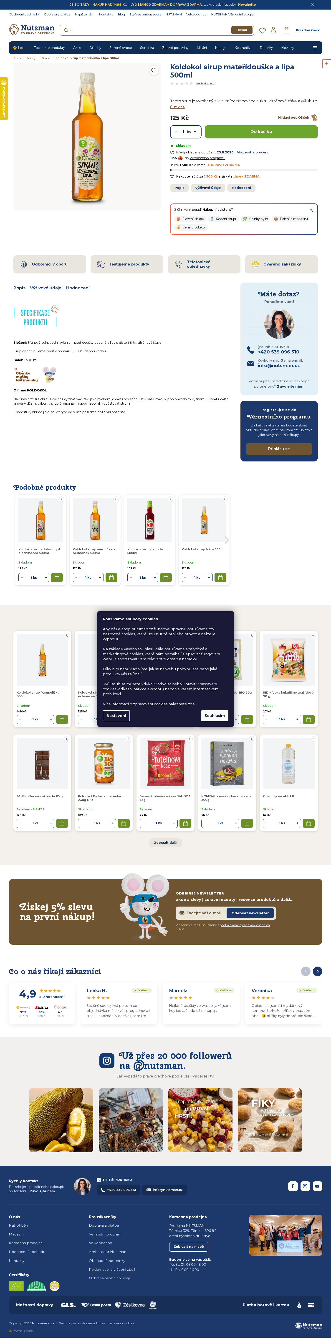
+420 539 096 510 (121, 1190)
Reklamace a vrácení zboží (112, 1269)
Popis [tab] (19, 288)
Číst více (177, 107)
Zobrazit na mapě (189, 1247)
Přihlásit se (279, 449)
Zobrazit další (165, 843)
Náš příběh (18, 1225)
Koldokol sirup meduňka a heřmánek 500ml (94, 551)
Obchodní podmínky (24, 14)
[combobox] (157, 30)
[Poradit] (66, 635)
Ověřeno (140, 990)
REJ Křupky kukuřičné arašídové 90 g (288, 694)
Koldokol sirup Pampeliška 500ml (38, 694)
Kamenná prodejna (26, 1243)
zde (191, 704)
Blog (121, 14)
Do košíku (261, 131)
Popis (179, 188)
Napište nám (84, 14)
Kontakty (106, 14)
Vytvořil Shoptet (23, 1330)
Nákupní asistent (216, 210)
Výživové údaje (208, 188)
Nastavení (116, 716)
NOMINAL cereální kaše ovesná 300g (226, 798)
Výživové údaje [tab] (45, 288)
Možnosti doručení (252, 152)
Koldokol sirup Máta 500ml (203, 549)
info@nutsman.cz (168, 1190)
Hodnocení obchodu (27, 1252)
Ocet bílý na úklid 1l (278, 796)
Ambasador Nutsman (107, 1252)
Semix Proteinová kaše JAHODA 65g (165, 798)
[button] (190, 219)
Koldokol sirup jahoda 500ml (145, 551)
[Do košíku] (62, 719)
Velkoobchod (196, 14)
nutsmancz (305, 1186)
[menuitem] (19, 47)
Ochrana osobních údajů (110, 1278)
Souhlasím (215, 716)
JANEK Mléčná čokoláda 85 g (40, 796)
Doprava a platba (57, 14)
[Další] (317, 971)
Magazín (16, 1234)
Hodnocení (241, 188)
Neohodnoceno (205, 83)
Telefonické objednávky (198, 264)
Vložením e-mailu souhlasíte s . (223, 927)
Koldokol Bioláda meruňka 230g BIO (99, 798)
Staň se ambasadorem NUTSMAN (155, 14)
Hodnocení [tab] (78, 288)
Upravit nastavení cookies (115, 1323)
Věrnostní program (105, 1234)
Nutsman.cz (293, 1186)
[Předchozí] (306, 971)
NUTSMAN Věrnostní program (234, 14)
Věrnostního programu (207, 158)
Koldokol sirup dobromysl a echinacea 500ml (39, 551)
